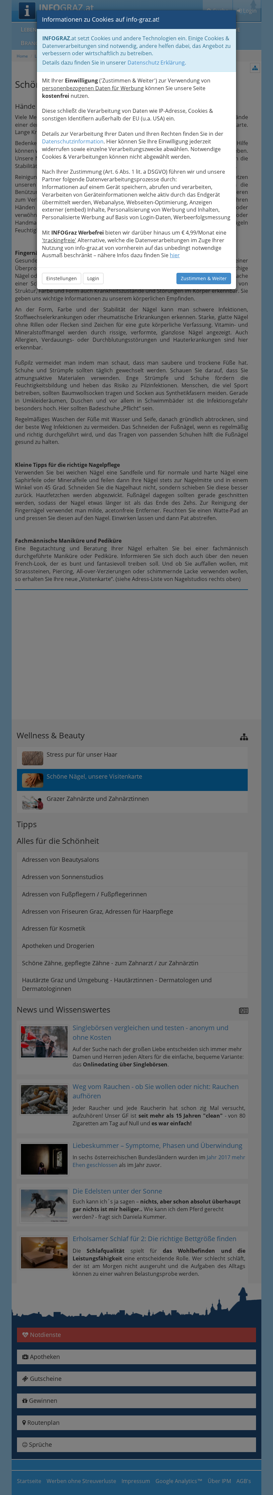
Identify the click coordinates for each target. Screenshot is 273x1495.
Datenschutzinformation (73, 141)
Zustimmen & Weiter (204, 278)
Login (93, 278)
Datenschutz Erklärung (156, 62)
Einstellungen (61, 278)
